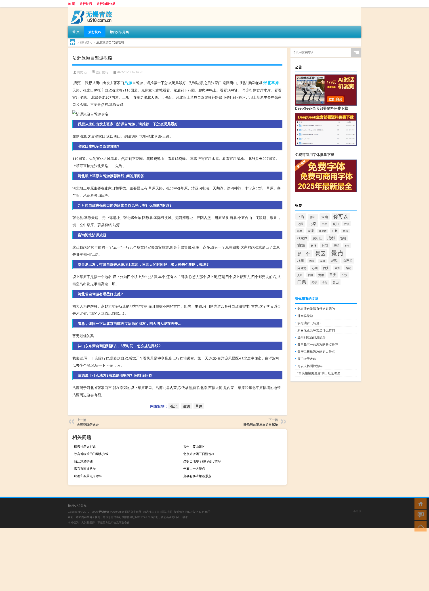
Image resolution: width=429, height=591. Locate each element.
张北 (267, 82)
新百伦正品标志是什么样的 (316, 330)
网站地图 (166, 511)
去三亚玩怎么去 (88, 424)
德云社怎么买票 (85, 446)
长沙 (344, 275)
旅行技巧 (86, 3)
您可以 (317, 238)
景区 (320, 253)
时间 (325, 245)
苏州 (315, 268)
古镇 (346, 224)
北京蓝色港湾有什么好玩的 (316, 308)
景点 (337, 252)
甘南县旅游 (305, 315)
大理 (310, 230)
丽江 (313, 217)
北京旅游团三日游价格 (198, 453)
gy (85, 72)
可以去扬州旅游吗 (309, 366)
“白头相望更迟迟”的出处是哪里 (318, 373)
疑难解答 (179, 511)
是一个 (303, 254)
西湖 (337, 268)
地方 (299, 231)
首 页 (71, 3)
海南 (312, 261)
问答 (314, 282)
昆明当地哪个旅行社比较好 (202, 461)
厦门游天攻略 (306, 358)
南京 (325, 224)
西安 (326, 268)
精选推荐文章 (151, 511)
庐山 (345, 231)
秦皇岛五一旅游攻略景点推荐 (317, 344)
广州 (335, 231)
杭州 (300, 260)
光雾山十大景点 (194, 468)
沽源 (128, 82)
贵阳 (310, 275)
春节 (347, 245)
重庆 (332, 274)
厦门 (336, 224)
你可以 (340, 216)
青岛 (324, 282)
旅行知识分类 (106, 3)
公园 (300, 223)
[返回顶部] (419, 526)
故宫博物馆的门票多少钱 (91, 453)
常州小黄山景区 (194, 446)
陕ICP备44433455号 (197, 511)
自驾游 (302, 268)
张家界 (302, 238)
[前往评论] (419, 515)
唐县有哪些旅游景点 (197, 476)
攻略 (343, 238)
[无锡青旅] (91, 8)
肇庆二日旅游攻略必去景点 (316, 351)
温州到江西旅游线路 (311, 337)
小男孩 (357, 511)
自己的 (348, 260)
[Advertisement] (134, 559)
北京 (312, 223)
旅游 (301, 245)
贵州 (300, 275)
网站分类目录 (133, 511)
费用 (321, 275)
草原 (275, 82)
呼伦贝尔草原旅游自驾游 (261, 424)
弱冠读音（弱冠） (309, 323)
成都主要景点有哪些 (88, 476)
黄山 (335, 282)
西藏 (348, 268)
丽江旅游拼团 (83, 461)
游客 (334, 260)
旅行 (313, 245)
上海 (300, 216)
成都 (331, 237)
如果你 (322, 231)
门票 (301, 281)
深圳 (322, 261)
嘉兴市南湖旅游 (85, 468)
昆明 (336, 245)
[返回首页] (419, 503)
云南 (324, 216)
